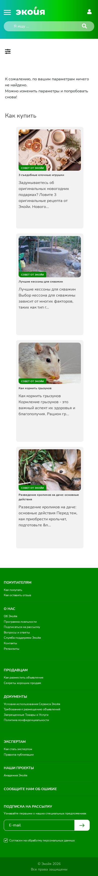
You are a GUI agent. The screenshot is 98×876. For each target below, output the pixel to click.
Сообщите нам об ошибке (30, 789)
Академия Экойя (15, 775)
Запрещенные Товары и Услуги (26, 715)
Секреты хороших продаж (22, 683)
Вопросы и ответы (17, 632)
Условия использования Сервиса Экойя (32, 704)
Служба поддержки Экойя (22, 638)
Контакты (10, 643)
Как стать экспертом (18, 749)
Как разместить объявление (23, 678)
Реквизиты (11, 649)
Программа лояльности (20, 622)
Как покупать (13, 590)
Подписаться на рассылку (22, 627)
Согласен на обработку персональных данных (42, 840)
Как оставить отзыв (17, 595)
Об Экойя (10, 616)
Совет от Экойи (32, 168)
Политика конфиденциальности (26, 720)
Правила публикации (19, 755)
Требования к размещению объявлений (32, 709)
